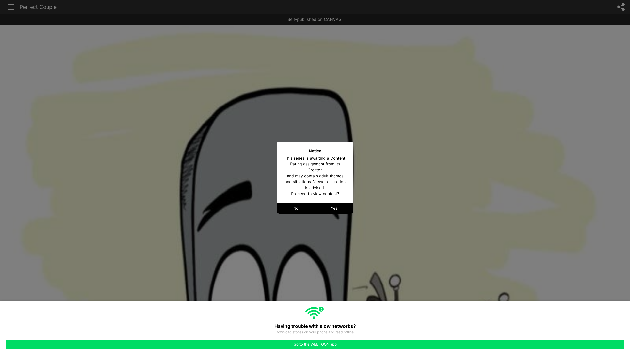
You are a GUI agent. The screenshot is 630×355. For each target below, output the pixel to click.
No (295, 208)
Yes (334, 208)
